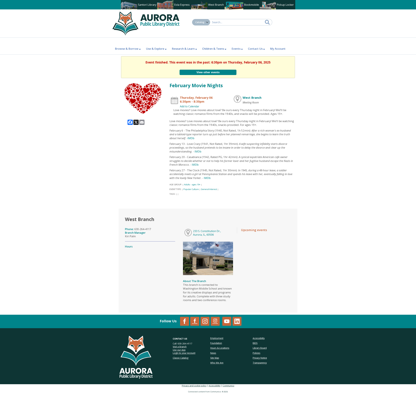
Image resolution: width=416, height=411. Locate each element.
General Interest (209, 189)
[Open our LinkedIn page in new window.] (237, 321)
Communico (228, 385)
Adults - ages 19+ (192, 184)
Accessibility (215, 385)
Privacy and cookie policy (194, 385)
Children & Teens (213, 49)
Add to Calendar (189, 106)
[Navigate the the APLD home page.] (145, 23)
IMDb (191, 138)
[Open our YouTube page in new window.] (226, 321)
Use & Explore (155, 49)
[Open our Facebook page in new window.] (184, 321)
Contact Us (255, 49)
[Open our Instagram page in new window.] (205, 321)
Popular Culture (191, 189)
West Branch (252, 97)
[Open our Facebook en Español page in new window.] (194, 321)
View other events (208, 72)
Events (236, 49)
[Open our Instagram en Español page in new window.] (215, 321)
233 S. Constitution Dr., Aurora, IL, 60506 (207, 232)
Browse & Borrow (127, 49)
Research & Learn (183, 49)
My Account (278, 49)
